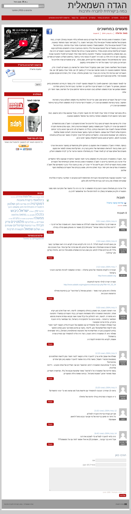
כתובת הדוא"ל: (35, 69)
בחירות (13, 197)
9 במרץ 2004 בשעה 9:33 (106, 307)
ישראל (24, 210)
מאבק (32, 215)
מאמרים (115, 18)
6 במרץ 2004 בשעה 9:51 (106, 221)
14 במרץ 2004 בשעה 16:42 (105, 433)
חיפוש (41, 6)
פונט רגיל (17, 2)
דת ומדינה (25, 204)
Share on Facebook (49, 32)
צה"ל (33, 226)
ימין (37, 210)
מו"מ (27, 215)
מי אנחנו (83, 18)
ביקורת (28, 200)
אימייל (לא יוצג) (89, 465)
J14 (42, 197)
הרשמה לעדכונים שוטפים (59, 18)
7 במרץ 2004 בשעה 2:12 (106, 267)
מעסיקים (29, 218)
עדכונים (120, 205)
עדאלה (119, 33)
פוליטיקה (29, 222)
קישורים (92, 18)
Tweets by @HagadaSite (33, 238)
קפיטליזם (18, 225)
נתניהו (16, 218)
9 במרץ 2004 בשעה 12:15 (106, 353)
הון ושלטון (13, 203)
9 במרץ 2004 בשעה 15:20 (106, 387)
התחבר (15, 10)
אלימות (27, 196)
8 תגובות (96, 33)
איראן (34, 197)
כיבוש (15, 211)
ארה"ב (19, 196)
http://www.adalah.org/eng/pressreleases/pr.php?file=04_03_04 (90, 284)
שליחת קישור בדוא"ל (115, 203)
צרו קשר (75, 18)
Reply (50, 232)
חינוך (10, 207)
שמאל (28, 229)
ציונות (28, 225)
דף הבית (123, 18)
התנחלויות (29, 207)
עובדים (40, 222)
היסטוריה (39, 207)
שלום (37, 229)
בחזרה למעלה (120, 504)
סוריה (10, 219)
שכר (42, 229)
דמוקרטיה (37, 204)
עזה (35, 222)
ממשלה (39, 218)
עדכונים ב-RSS (25, 10)
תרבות (10, 229)
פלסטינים (17, 221)
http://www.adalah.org (107, 276)
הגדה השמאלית (97, 5)
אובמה (38, 197)
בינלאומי (38, 200)
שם (93, 460)
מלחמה (15, 214)
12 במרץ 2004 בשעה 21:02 (105, 411)
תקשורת (19, 229)
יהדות (41, 211)
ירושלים (31, 211)
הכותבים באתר (103, 18)
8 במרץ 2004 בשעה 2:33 (106, 241)
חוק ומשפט (18, 207)
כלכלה (39, 214)
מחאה (22, 214)
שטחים (9, 225)
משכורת (23, 219)
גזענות (20, 200)
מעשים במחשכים (112, 29)
